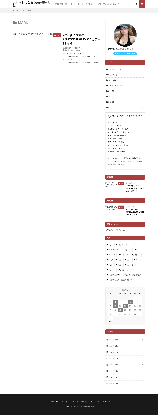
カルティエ (136, 255)
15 (81, 48)
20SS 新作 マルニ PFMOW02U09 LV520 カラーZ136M (81, 39)
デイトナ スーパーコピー (117, 142)
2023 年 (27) (113, 358)
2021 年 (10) (113, 371)
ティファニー (113, 122)
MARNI (66, 50)
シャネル (130, 245)
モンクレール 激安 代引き (117, 135)
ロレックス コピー (114, 126)
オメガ (110, 260)
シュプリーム (124, 270)
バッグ (77, 4)
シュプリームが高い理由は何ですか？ (120, 280)
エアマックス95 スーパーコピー (119, 145)
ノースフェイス (113, 250)
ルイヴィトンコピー (115, 148)
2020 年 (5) (112, 377)
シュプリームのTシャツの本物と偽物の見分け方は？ (124, 275)
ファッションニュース (111, 4)
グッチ (119, 265)
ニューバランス (131, 265)
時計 (66, 4)
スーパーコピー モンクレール (118, 132)
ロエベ (128, 260)
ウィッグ (112, 75)
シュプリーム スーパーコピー (118, 129)
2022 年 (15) (113, 365)
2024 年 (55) (113, 352)
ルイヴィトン (127, 250)
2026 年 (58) (113, 340)
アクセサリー (90, 4)
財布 (99, 4)
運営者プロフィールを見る (125, 53)
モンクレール (124, 255)
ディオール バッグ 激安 (116, 152)
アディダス (138, 260)
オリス (110, 265)
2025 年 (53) (113, 346)
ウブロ (119, 260)
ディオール (111, 270)
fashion (138, 250)
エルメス (120, 245)
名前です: (111, 49)
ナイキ (110, 245)
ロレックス (111, 255)
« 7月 (110, 321)
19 (120, 310)
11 (115, 306)
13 (125, 306)
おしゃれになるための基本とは (31, 4)
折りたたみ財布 (76, 50)
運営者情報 (59, 4)
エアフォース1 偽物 (115, 139)
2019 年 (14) (113, 384)
